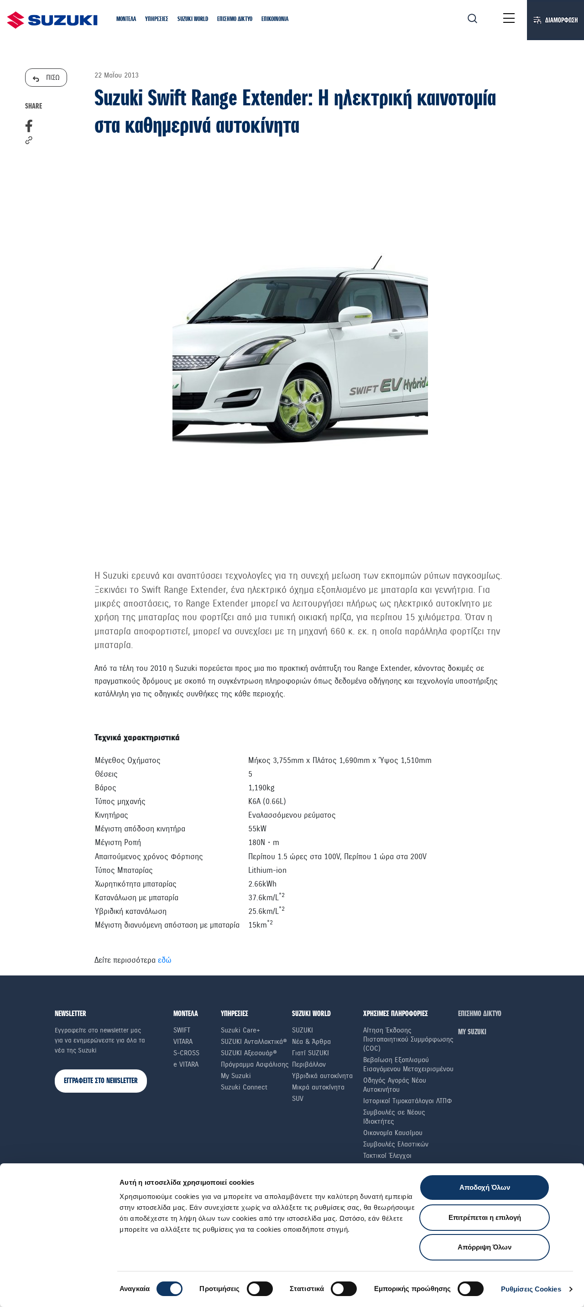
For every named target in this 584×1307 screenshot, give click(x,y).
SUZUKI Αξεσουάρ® (249, 1053)
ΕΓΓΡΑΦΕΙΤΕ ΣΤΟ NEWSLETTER (101, 1081)
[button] (126, 19)
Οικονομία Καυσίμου (392, 1133)
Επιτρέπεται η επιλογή (484, 1217)
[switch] (260, 1288)
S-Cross (186, 1053)
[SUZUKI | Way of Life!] (52, 20)
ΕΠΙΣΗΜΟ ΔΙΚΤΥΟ (479, 1014)
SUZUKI (302, 1030)
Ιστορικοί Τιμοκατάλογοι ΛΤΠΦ (407, 1101)
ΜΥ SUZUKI (472, 1032)
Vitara (183, 1041)
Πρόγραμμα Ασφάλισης (255, 1064)
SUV (297, 1098)
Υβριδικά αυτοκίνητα (322, 1076)
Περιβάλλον (309, 1064)
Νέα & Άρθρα (311, 1041)
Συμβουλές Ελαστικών (395, 1144)
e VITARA (185, 1064)
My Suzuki (236, 1076)
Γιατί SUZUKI (310, 1053)
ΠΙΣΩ (52, 77)
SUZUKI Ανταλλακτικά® (254, 1041)
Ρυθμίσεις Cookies (531, 1289)
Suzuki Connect (244, 1087)
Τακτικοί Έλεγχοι (387, 1155)
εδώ (165, 960)
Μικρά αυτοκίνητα (318, 1087)
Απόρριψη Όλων (484, 1247)
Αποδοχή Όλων (484, 1187)
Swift (181, 1030)
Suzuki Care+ (240, 1030)
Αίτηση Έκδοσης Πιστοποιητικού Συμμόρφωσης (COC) (408, 1039)
